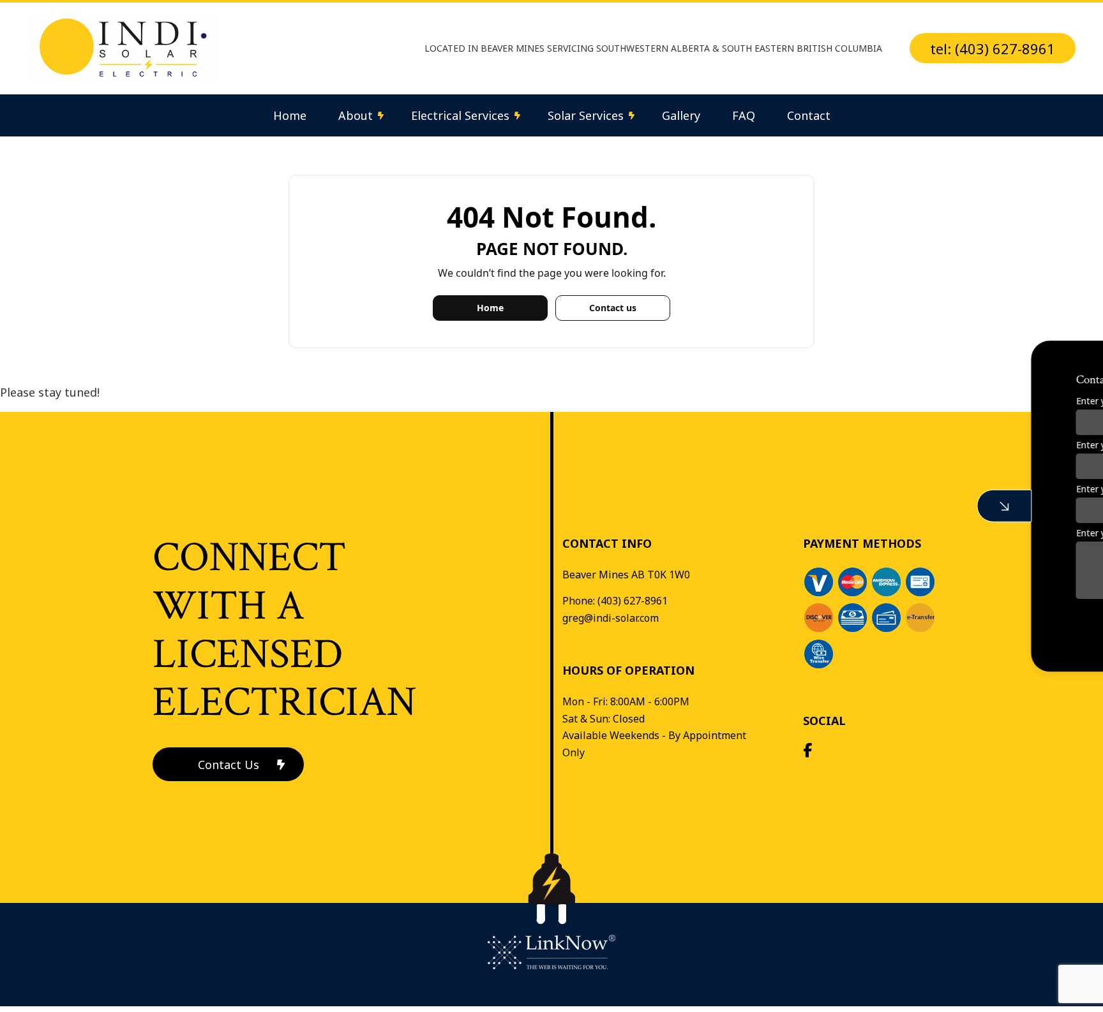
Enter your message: (906, 533)
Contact (808, 115)
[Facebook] (807, 752)
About (355, 115)
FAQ (743, 115)
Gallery (681, 115)
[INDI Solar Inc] (123, 47)
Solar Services (586, 115)
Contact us (612, 308)
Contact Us (228, 764)
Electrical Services (460, 115)
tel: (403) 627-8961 (992, 48)
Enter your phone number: (918, 445)
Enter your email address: (916, 489)
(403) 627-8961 (632, 601)
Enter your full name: (907, 401)
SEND (1002, 622)
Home (289, 115)
